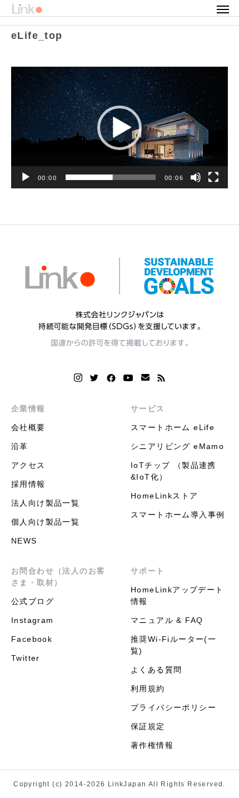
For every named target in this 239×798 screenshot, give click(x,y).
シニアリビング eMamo (177, 446)
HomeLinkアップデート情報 (177, 595)
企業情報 (28, 408)
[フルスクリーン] (213, 177)
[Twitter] (94, 377)
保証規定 (148, 726)
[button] (119, 128)
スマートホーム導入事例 (178, 514)
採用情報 (28, 484)
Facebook (31, 639)
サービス (148, 408)
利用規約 (148, 688)
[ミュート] (195, 177)
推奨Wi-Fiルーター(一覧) (173, 645)
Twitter (25, 658)
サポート (148, 570)
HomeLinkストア (164, 495)
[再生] (25, 177)
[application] (119, 127)
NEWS (24, 540)
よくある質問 (156, 669)
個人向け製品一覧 (45, 521)
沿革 (19, 446)
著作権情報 (152, 745)
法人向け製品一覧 (45, 502)
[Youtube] (128, 377)
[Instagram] (78, 377)
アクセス (28, 465)
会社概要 (28, 427)
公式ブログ (32, 601)
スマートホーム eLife (173, 427)
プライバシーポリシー (173, 707)
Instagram (32, 620)
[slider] (111, 177)
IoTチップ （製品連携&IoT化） (173, 471)
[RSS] (161, 377)
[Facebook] (111, 377)
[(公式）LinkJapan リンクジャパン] (119, 301)
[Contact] (145, 377)
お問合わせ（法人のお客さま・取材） (58, 576)
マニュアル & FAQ (167, 620)
